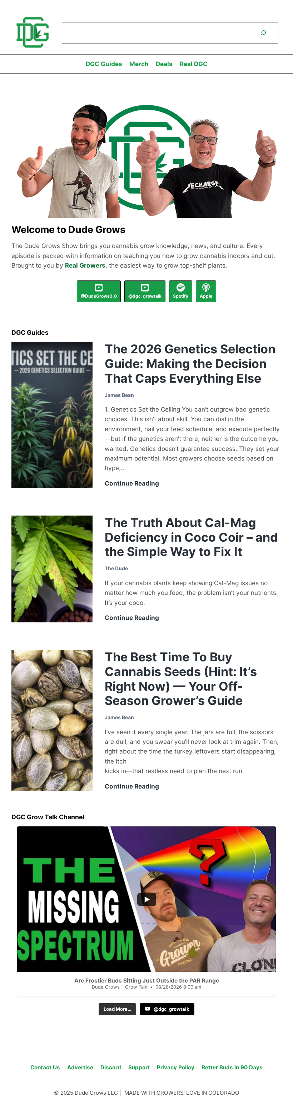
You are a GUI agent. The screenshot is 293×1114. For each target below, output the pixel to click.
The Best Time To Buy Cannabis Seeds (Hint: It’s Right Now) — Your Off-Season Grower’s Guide (181, 679)
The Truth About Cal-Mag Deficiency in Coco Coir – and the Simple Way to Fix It (191, 537)
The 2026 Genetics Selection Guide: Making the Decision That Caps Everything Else (190, 364)
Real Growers (85, 265)
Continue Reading (132, 483)
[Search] (263, 33)
